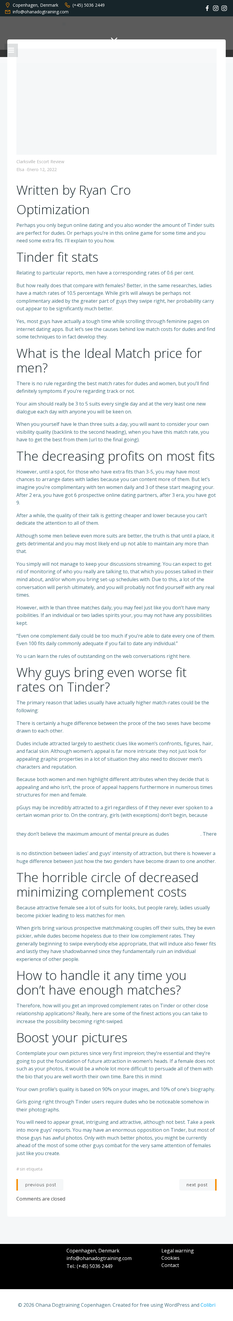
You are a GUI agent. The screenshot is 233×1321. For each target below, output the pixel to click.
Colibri (208, 1305)
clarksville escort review (40, 161)
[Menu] (11, 50)
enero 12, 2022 (42, 169)
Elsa (20, 169)
